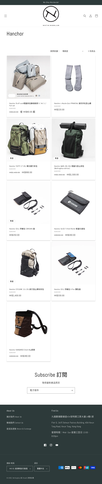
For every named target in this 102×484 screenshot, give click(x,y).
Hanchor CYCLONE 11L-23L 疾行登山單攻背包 (26, 289)
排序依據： (55, 51)
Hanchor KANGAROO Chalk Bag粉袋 (22, 350)
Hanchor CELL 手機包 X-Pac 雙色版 (67, 289)
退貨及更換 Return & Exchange (19, 429)
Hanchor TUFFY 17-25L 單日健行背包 (23, 166)
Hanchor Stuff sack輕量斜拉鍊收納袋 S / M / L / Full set (27, 104)
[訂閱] (72, 390)
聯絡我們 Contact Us (15, 422)
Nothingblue (16, 478)
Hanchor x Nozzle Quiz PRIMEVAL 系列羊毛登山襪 (72, 103)
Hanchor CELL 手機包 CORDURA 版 (22, 229)
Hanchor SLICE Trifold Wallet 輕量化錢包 (69, 229)
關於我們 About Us (14, 417)
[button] (5, 16)
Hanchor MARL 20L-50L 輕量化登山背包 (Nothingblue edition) (69, 167)
